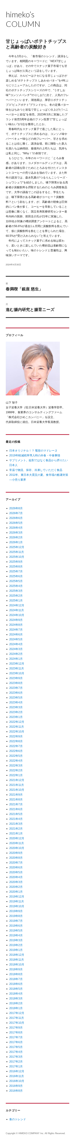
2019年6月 (16, 925)
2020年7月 (16, 862)
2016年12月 (16, 1071)
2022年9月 (16, 736)
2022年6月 (16, 750)
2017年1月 (16, 1066)
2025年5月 (16, 581)
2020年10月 (16, 848)
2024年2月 (16, 653)
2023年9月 (16, 678)
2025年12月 (16, 547)
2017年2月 (16, 1061)
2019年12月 (16, 896)
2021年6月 (16, 809)
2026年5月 (16, 522)
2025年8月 (16, 566)
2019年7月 (16, 920)
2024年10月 (16, 615)
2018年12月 (16, 954)
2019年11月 (16, 901)
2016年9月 (16, 1085)
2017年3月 (16, 1056)
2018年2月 (16, 1003)
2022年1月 (16, 775)
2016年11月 (16, 1076)
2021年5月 (16, 814)
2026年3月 (16, 532)
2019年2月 (16, 945)
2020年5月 (16, 872)
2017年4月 (16, 1051)
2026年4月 (16, 527)
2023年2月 (16, 712)
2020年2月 (16, 886)
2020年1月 (16, 891)
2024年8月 (16, 624)
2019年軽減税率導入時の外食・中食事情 (34, 455)
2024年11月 (16, 610)
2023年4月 (16, 702)
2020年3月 (16, 882)
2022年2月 (16, 770)
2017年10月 (16, 1022)
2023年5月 (16, 697)
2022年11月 (16, 726)
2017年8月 (16, 1032)
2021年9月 (16, 794)
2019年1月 (16, 949)
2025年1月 (16, 600)
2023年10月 (16, 673)
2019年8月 (16, 915)
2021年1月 (16, 833)
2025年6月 (16, 576)
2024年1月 (16, 658)
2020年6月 (16, 867)
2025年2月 (16, 595)
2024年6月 (16, 634)
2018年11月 (16, 959)
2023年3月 (16, 707)
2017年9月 (16, 1027)
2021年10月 (16, 789)
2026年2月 (16, 537)
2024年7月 (16, 629)
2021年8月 (16, 799)
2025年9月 (16, 561)
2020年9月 (16, 852)
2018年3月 (16, 998)
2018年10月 (16, 964)
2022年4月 (16, 760)
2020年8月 (16, 857)
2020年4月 (16, 877)
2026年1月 (16, 542)
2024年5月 (16, 639)
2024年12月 (16, 605)
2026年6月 (16, 518)
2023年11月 (16, 668)
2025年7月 (16, 571)
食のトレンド (17, 1119)
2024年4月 (16, 644)
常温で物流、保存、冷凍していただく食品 (35, 470)
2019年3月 (16, 940)
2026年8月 (16, 508)
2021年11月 (16, 784)
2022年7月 (16, 746)
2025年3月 (16, 590)
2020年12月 (16, 838)
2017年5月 (16, 1047)
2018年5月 (16, 988)
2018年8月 (16, 974)
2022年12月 (16, 721)
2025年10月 (16, 556)
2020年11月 (16, 843)
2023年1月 (16, 717)
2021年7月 (16, 804)
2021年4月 (16, 818)
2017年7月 (16, 1037)
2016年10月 (16, 1081)
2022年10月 (16, 731)
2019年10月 (16, 906)
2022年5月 (16, 755)
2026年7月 (16, 513)
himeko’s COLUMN (24, 19)
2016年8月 (16, 1090)
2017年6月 (16, 1042)
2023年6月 (16, 692)
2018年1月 (16, 1008)
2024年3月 (16, 649)
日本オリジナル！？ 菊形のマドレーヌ (33, 450)
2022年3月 (16, 765)
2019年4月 (16, 935)
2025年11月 (16, 552)
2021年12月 (16, 780)
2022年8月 (16, 741)
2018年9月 (16, 969)
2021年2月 (16, 828)
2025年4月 (16, 585)
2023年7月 (16, 687)
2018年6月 (16, 983)
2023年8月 (16, 683)
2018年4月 (16, 993)
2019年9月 (16, 911)
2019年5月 (16, 930)
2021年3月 (16, 823)
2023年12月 (16, 663)
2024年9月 (16, 619)
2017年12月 (16, 1013)
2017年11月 (16, 1017)
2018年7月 (16, 979)
